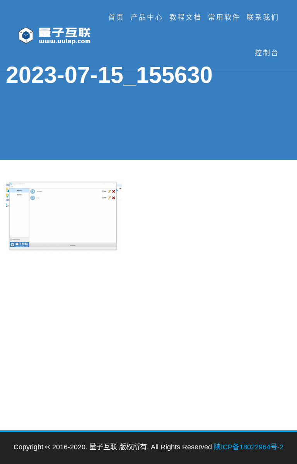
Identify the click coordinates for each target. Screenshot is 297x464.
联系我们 (263, 17)
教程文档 (185, 17)
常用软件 (224, 17)
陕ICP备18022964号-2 (248, 447)
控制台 (267, 53)
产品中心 (147, 17)
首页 (116, 17)
